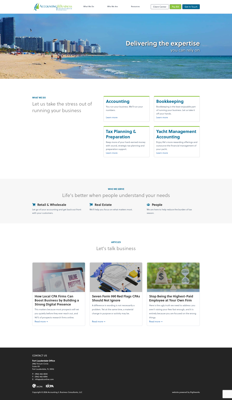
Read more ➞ (59, 321)
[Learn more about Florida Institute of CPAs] (50, 386)
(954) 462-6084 (41, 376)
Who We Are (112, 6)
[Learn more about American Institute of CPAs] (37, 386)
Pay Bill (175, 6)
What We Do (88, 6)
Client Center (159, 6)
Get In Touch (191, 6)
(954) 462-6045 (41, 373)
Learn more (122, 117)
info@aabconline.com (44, 379)
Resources (135, 6)
